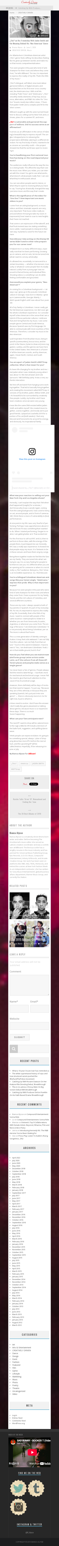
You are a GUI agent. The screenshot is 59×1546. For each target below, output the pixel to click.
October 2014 (17, 1284)
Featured (16, 1365)
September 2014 (19, 1287)
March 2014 (17, 1298)
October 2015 (17, 1252)
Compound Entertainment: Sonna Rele (33, 1119)
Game (15, 1370)
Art (13, 1344)
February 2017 (18, 1209)
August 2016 (17, 1225)
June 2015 (16, 1263)
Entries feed (17, 1418)
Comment (15, 971)
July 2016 (15, 1228)
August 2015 (17, 1257)
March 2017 (17, 1206)
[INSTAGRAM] (18, 1515)
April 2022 (16, 1157)
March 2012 (17, 1325)
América (24, 763)
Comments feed (19, 1420)
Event (14, 1359)
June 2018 (16, 1179)
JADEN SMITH (38, 763)
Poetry (15, 1385)
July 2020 (15, 1160)
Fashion (15, 1362)
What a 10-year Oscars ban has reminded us (30, 1070)
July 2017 (15, 1195)
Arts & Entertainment (21, 1347)
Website (14, 1018)
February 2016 (18, 1241)
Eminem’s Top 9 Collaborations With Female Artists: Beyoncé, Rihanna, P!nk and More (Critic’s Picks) (29, 1125)
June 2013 (16, 1311)
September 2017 (19, 1193)
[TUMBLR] (36, 1496)
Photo (15, 1382)
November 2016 (18, 1217)
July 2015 (15, 1260)
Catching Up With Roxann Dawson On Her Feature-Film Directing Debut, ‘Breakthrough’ (28, 1083)
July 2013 (15, 1309)
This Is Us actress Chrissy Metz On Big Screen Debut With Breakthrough (26, 1088)
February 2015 (18, 1274)
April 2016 (16, 1236)
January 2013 (17, 1319)
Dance (15, 1353)
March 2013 (17, 1314)
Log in (14, 1415)
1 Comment (44, 944)
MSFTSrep (15, 769)
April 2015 (16, 1268)
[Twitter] (18, 1496)
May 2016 (16, 1233)
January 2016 (17, 1244)
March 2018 (17, 1184)
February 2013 (18, 1317)
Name (14, 1001)
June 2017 (16, 1198)
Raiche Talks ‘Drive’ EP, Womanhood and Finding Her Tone (29, 800)
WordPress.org (18, 1423)
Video (14, 1394)
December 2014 (18, 1279)
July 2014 (15, 1292)
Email (34, 1001)
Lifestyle (16, 1373)
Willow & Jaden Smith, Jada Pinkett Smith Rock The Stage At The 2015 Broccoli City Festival (29, 935)
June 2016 (16, 1230)
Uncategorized (18, 1391)
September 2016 (19, 1222)
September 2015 (19, 1255)
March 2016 (17, 1238)
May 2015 (16, 1265)
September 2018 (19, 1174)
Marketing (16, 1376)
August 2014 (17, 1290)
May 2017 (16, 1201)
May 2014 (16, 1295)
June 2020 (16, 1163)
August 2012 (17, 1322)
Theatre (15, 1388)
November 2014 (18, 1282)
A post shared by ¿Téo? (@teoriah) (27, 488)
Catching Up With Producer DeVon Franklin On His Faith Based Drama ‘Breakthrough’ (28, 1093)
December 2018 (18, 1168)
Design (15, 1356)
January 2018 (17, 1190)
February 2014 (18, 1301)
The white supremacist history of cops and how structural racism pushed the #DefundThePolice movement (28, 1076)
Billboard (32, 753)
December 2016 (18, 1214)
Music (29, 50)
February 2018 (18, 1187)
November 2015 (18, 1249)
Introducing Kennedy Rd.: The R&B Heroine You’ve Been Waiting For (29, 1131)
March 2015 (17, 1271)
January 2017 (17, 1211)
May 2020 (16, 1166)
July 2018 (15, 1176)
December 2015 (18, 1247)
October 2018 (17, 1171)
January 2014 (17, 1303)
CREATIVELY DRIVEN (25, 12)
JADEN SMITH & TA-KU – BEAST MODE (30, 908)
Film (14, 1368)
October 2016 (17, 1220)
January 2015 (17, 1276)
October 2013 (17, 1306)
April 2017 (16, 1203)
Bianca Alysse (17, 47)
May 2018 (16, 1182)
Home (12, 12)
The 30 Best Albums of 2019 (29, 813)
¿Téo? (13, 763)
